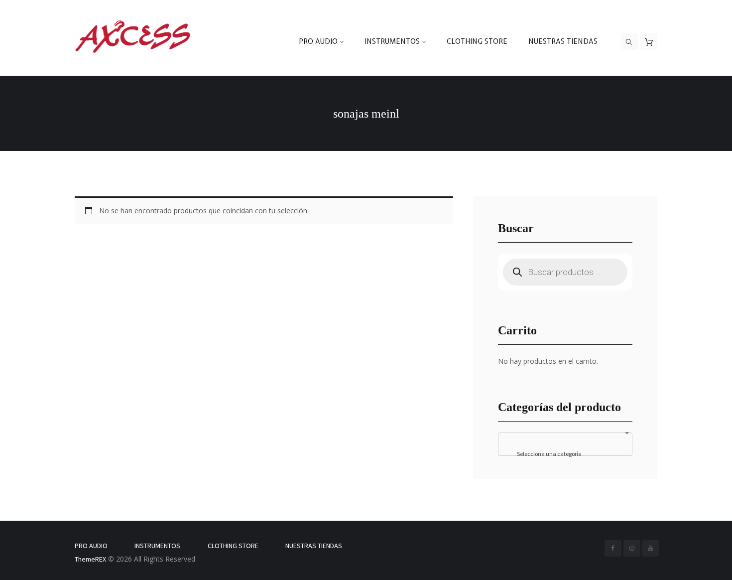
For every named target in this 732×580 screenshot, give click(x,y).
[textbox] (565, 454)
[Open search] (629, 41)
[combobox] (565, 444)
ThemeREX (90, 559)
